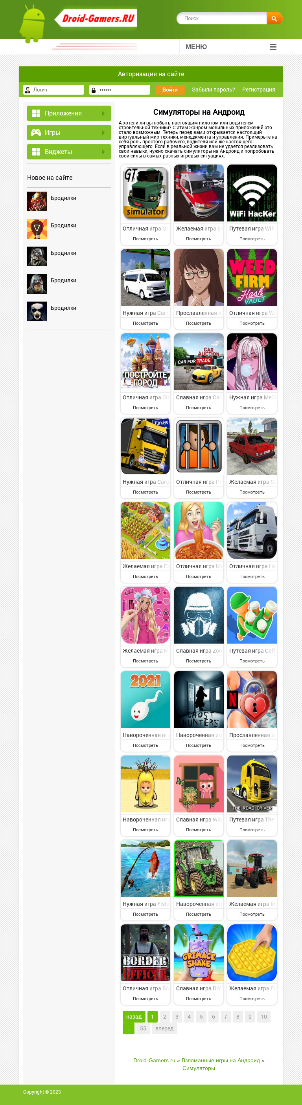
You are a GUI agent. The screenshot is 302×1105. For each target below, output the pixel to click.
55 (143, 1028)
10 (264, 1016)
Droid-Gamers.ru (154, 1060)
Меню (196, 47)
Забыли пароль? (213, 89)
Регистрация (258, 89)
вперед (164, 1028)
